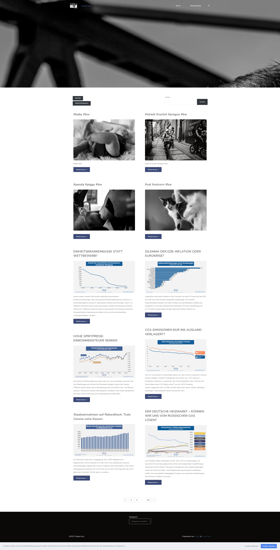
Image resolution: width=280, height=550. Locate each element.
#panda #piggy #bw (87, 184)
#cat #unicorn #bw (158, 184)
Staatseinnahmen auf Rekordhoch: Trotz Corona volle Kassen (102, 416)
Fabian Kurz (86, 5)
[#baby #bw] (114, 139)
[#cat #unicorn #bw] (186, 210)
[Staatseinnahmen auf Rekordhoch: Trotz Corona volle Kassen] (119, 440)
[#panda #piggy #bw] (114, 210)
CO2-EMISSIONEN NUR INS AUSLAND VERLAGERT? (173, 332)
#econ (78, 98)
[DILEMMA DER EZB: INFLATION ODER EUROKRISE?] (186, 277)
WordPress (206, 536)
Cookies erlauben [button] (268, 546)
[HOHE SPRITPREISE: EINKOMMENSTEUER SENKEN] (114, 362)
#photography (81, 103)
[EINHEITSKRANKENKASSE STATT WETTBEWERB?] (114, 277)
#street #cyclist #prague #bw (166, 114)
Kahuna (197, 536)
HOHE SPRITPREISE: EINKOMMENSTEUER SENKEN (95, 338)
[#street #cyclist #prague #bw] (186, 139)
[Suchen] (208, 5)
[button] (126, 546)
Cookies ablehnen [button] (251, 546)
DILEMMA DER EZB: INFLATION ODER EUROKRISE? (173, 253)
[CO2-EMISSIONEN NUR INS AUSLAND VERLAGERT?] (186, 355)
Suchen (167, 97)
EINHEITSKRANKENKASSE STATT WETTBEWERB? (98, 253)
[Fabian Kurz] (73, 5)
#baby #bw (81, 114)
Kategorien (133, 517)
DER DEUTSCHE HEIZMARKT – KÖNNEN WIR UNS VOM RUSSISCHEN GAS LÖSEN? (174, 415)
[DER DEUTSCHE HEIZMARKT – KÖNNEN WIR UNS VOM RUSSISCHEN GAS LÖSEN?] (186, 441)
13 (148, 500)
